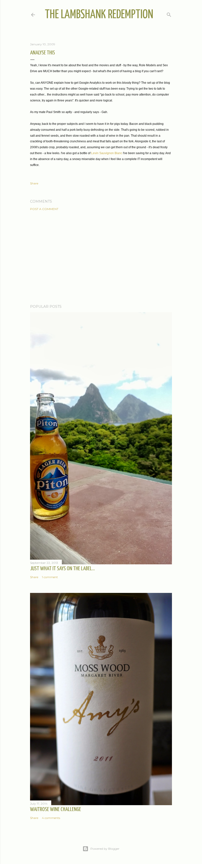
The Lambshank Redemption (99, 15)
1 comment (50, 577)
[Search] (169, 13)
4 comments (51, 818)
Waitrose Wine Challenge (55, 809)
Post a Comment (44, 209)
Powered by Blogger (104, 848)
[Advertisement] (101, 257)
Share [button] (34, 183)
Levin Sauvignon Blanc (106, 153)
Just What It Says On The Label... (62, 568)
